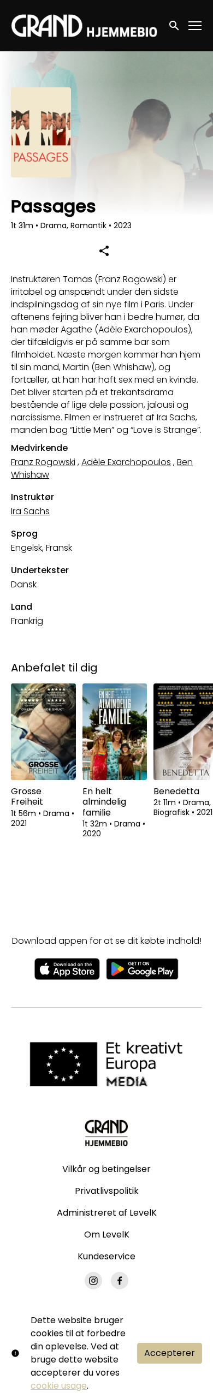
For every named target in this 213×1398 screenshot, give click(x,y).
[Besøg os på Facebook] (119, 1280)
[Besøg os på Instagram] (93, 1280)
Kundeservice (106, 1256)
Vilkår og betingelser (106, 1169)
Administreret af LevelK (107, 1212)
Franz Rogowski (43, 462)
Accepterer (169, 1353)
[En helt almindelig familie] (114, 732)
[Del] (103, 250)
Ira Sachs (30, 511)
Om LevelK (106, 1234)
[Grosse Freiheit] (43, 732)
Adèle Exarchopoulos (126, 462)
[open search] (175, 25)
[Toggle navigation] (195, 26)
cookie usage (59, 1385)
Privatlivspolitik (107, 1191)
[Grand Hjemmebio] (106, 1132)
